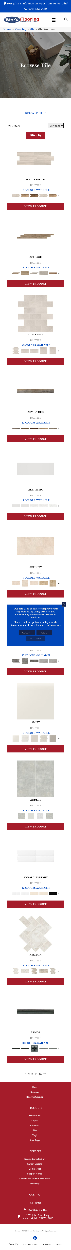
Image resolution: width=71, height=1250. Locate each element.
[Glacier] (40, 815)
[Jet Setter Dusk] (43, 660)
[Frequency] (34, 505)
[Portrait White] (35, 313)
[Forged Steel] (35, 1011)
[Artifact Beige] (34, 970)
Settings (35, 638)
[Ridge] (34, 195)
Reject (44, 632)
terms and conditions (23, 624)
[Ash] (35, 158)
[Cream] (35, 545)
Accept (27, 632)
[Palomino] (35, 235)
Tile (32, 29)
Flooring (20, 29)
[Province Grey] (53, 970)
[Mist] (35, 778)
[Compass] (43, 427)
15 (36, 1074)
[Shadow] (49, 815)
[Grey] (53, 738)
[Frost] (31, 815)
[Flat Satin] (35, 468)
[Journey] (34, 427)
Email (38, 1202)
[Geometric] (43, 505)
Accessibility (13, 1244)
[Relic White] (35, 933)
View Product (35, 206)
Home (7, 29)
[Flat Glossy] (25, 505)
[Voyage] (25, 427)
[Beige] (43, 582)
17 (44, 1074)
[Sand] (34, 892)
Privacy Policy (46, 1244)
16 (40, 1074)
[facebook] (35, 1238)
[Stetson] (53, 272)
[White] (35, 700)
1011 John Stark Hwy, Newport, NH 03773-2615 (37, 3)
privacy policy (40, 621)
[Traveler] (35, 390)
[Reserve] (34, 272)
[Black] (53, 892)
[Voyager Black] (16, 660)
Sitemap (59, 1244)
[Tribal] (53, 505)
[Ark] (25, 195)
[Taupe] (34, 738)
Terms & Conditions (30, 1244)
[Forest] (53, 427)
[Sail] (35, 855)
